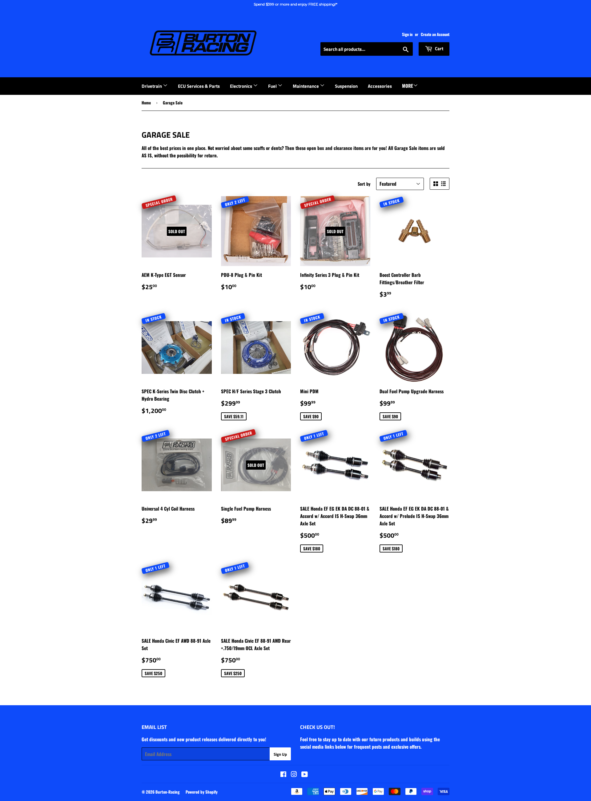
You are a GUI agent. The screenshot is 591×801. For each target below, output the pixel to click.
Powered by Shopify (202, 792)
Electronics (241, 86)
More (407, 85)
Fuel (273, 86)
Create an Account (435, 34)
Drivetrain (152, 86)
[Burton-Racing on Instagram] (294, 774)
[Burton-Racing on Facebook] (283, 774)
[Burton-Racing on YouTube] (304, 774)
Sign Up (280, 754)
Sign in (407, 34)
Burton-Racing (167, 792)
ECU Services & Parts (199, 86)
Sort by (364, 183)
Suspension (346, 86)
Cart (438, 48)
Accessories (380, 86)
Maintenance (306, 86)
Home (146, 102)
